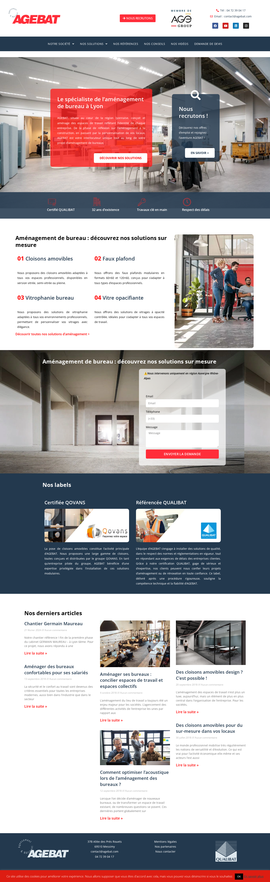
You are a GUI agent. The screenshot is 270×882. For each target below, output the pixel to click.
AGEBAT (35, 877)
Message (152, 427)
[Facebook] (215, 26)
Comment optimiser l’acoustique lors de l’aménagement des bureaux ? (134, 778)
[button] (61, 44)
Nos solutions (92, 44)
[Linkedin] (236, 26)
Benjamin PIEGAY (75, 877)
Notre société (59, 44)
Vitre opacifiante (123, 297)
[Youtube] (225, 26)
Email (149, 396)
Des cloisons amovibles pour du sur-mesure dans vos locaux (209, 728)
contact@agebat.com (104, 851)
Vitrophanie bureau (49, 297)
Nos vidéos (179, 44)
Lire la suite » (35, 653)
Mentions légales (165, 841)
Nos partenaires (165, 846)
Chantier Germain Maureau (53, 623)
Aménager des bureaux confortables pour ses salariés (56, 669)
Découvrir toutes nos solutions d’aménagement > (52, 334)
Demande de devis (208, 44)
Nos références (125, 44)
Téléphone (153, 412)
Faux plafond (119, 258)
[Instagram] (246, 26)
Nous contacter (165, 851)
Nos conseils (154, 44)
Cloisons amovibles (49, 258)
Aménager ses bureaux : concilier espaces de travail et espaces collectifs (131, 680)
